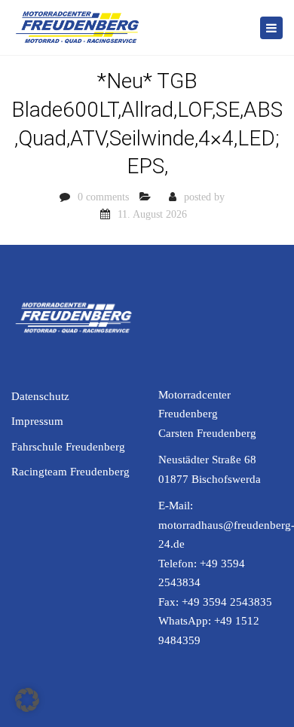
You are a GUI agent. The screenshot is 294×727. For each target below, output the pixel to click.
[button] (27, 700)
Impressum (37, 421)
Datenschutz (40, 396)
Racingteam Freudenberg (70, 472)
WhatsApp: (186, 621)
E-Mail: (175, 505)
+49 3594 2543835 (227, 602)
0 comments (103, 197)
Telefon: (179, 563)
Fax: (170, 602)
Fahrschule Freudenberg (68, 447)
